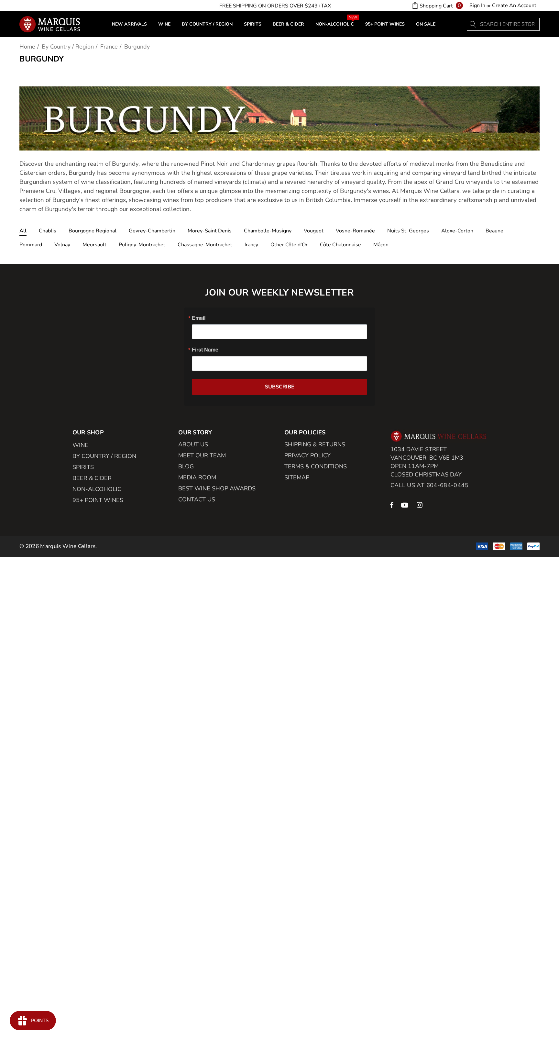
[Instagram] (420, 504)
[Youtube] (405, 504)
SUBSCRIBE (279, 386)
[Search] (473, 24)
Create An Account (514, 5)
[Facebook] (392, 504)
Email (198, 317)
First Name (205, 349)
